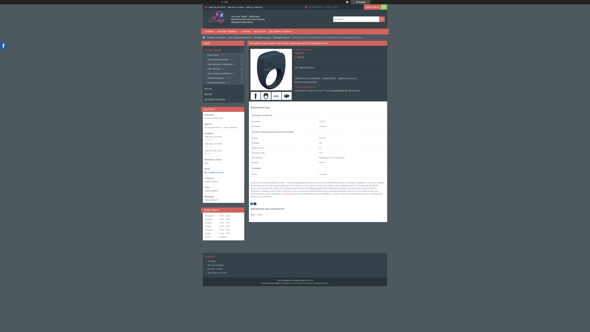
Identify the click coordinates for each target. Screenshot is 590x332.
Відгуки (208, 94)
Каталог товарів (227, 31)
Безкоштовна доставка (306, 82)
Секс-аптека (213, 68)
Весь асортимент (216, 265)
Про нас (246, 31)
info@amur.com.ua (215, 172)
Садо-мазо (212, 54)
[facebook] (251, 204)
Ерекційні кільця (281, 37)
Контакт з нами (215, 269)
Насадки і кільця (262, 37)
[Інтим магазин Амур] (216, 19)
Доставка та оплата (280, 31)
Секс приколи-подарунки (220, 64)
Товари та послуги (216, 37)
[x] (255, 204)
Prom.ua (309, 280)
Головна (209, 31)
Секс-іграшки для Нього (240, 37)
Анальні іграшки (215, 78)
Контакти (259, 31)
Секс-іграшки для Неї (217, 59)
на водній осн (288, 194)
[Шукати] (382, 19)
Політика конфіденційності (316, 283)
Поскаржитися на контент (292, 283)
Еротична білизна (216, 82)
